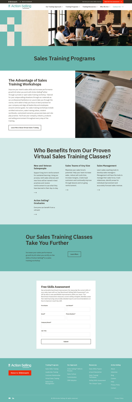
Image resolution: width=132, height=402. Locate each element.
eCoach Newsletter (95, 372)
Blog (112, 375)
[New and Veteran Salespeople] (47, 192)
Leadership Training (51, 372)
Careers (113, 378)
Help (112, 382)
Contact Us (117, 7)
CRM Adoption (72, 380)
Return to (14, 373)
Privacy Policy (115, 385)
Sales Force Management (49, 383)
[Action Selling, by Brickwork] (20, 7)
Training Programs (72, 7)
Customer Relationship (52, 375)
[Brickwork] (13, 1)
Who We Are (104, 7)
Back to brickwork (27, 1)
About (113, 369)
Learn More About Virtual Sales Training (25, 128)
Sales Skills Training (51, 369)
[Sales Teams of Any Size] (78, 190)
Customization (72, 377)
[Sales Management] (110, 190)
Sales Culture (71, 374)
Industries (114, 372)
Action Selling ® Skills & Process (74, 370)
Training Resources (89, 7)
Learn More (74, 254)
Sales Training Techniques (93, 376)
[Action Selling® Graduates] (47, 214)
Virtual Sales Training (52, 378)
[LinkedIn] (13, 398)
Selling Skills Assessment (97, 380)
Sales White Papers (95, 369)
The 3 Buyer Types (95, 383)
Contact (113, 388)
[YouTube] (10, 398)
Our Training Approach (53, 7)
